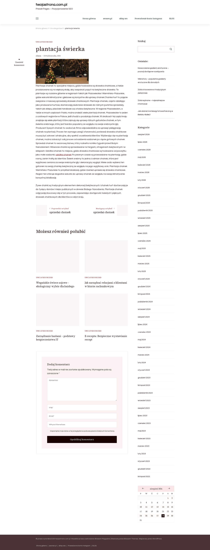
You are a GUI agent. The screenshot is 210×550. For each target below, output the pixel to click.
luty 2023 (142, 454)
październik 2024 (145, 302)
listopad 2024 (144, 294)
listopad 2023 (144, 385)
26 (152, 515)
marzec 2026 (143, 172)
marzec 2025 (143, 264)
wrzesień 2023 (144, 400)
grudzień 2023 (144, 378)
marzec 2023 (143, 446)
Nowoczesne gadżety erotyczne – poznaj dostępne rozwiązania (153, 69)
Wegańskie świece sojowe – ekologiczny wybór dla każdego (55, 284)
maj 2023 (142, 431)
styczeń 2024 (144, 370)
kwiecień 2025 (144, 256)
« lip (143, 488)
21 (163, 511)
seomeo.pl (107, 18)
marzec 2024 (143, 355)
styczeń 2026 (144, 188)
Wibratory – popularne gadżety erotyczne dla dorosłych (152, 80)
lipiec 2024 (142, 324)
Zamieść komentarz (19, 64)
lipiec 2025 (142, 233)
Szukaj (141, 41)
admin (38, 56)
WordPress (157, 539)
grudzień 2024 (144, 286)
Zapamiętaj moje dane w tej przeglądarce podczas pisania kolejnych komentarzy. (82, 431)
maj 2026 (142, 157)
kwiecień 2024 (144, 347)
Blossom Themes (131, 539)
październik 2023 (145, 393)
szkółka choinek (63, 155)
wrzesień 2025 (144, 218)
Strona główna (89, 18)
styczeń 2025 (144, 279)
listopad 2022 (144, 476)
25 (146, 515)
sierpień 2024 (144, 317)
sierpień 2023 (144, 408)
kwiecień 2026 (144, 165)
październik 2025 (145, 210)
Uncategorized (44, 42)
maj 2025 (142, 248)
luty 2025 (142, 271)
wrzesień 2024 (144, 309)
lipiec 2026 (142, 142)
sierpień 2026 (144, 134)
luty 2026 (142, 180)
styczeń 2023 (144, 461)
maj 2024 (142, 340)
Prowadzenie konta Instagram (148, 18)
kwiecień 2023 (144, 438)
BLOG (171, 18)
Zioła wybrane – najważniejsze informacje (151, 102)
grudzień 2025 (144, 195)
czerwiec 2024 (144, 332)
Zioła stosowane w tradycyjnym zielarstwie (152, 91)
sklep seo (123, 18)
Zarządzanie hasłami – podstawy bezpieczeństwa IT (55, 337)
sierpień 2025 (144, 226)
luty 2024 (142, 362)
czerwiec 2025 (144, 241)
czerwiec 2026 (144, 150)
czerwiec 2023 (144, 423)
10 (141, 507)
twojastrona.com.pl (51, 4)
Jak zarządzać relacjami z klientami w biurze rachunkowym (106, 284)
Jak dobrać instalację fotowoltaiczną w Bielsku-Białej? (155, 113)
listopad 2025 (144, 203)
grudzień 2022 (144, 469)
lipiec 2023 (142, 416)
